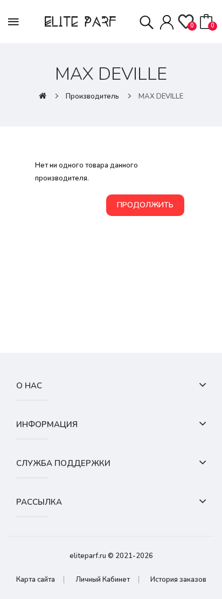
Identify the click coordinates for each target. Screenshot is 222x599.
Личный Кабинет (102, 579)
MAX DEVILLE (160, 96)
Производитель (92, 96)
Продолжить (145, 205)
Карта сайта (35, 579)
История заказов (178, 579)
